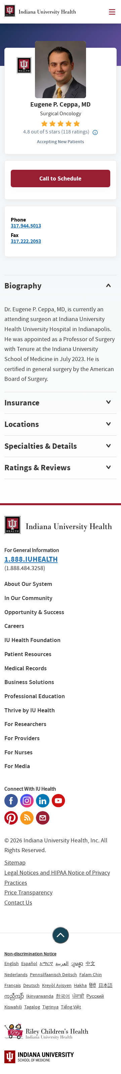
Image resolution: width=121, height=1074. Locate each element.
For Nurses (18, 752)
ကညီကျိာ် (14, 996)
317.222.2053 (26, 241)
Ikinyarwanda (39, 996)
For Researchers (25, 724)
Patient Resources (27, 654)
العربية (62, 963)
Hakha (80, 985)
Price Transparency (28, 893)
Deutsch (31, 985)
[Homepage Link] (40, 12)
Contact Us (18, 903)
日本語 (105, 985)
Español (29, 963)
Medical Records (25, 668)
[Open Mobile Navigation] (112, 11)
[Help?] (95, 132)
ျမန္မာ (77, 963)
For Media (17, 766)
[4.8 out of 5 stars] (61, 123)
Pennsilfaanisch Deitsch (53, 974)
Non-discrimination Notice (30, 954)
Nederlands (16, 974)
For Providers (22, 738)
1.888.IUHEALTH (31, 559)
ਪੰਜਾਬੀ (78, 996)
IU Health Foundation (32, 640)
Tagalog (32, 1007)
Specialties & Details (40, 446)
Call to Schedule (60, 178)
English (11, 963)
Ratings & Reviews (37, 467)
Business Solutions (29, 682)
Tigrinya (50, 1007)
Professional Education (34, 696)
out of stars (41, 131)
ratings (75, 131)
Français (12, 985)
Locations (21, 424)
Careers (14, 626)
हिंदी (92, 985)
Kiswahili (13, 1007)
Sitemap (15, 863)
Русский (95, 996)
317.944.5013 (26, 225)
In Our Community (28, 598)
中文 (90, 963)
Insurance (21, 402)
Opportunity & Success (34, 612)
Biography (23, 285)
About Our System (28, 584)
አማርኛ (46, 963)
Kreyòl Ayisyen (57, 985)
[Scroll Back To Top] (60, 935)
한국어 (63, 996)
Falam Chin (90, 974)
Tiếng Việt (71, 1007)
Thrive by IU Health (29, 710)
